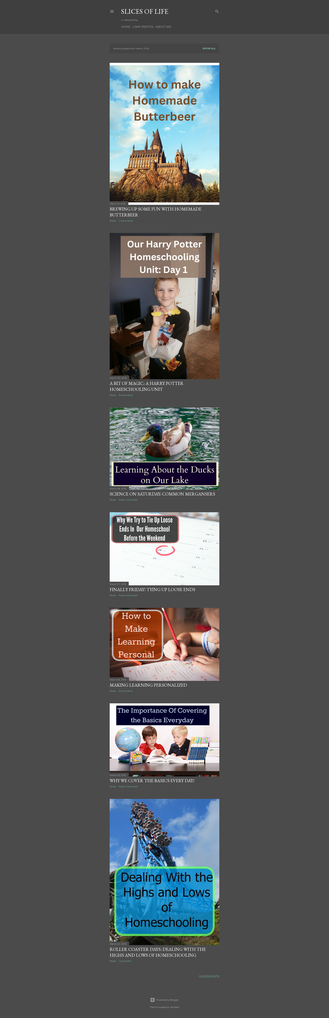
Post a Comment (128, 499)
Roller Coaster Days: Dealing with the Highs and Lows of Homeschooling (158, 952)
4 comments (126, 220)
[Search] (217, 10)
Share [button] (113, 220)
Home (125, 27)
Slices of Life (144, 11)
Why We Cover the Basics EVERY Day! (152, 780)
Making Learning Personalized (148, 685)
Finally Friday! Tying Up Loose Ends (152, 589)
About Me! (163, 27)
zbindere (174, 1007)
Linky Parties (142, 27)
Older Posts (209, 976)
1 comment (125, 961)
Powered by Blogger (167, 999)
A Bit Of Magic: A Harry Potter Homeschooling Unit (147, 386)
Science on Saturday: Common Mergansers (162, 494)
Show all (209, 48)
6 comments (126, 395)
